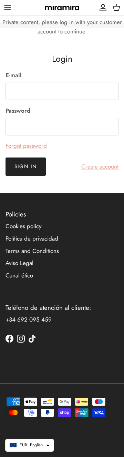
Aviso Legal (19, 263)
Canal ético (19, 275)
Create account (99, 166)
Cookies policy (23, 226)
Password (18, 111)
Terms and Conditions (32, 251)
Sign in (25, 166)
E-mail (13, 75)
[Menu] (7, 7)
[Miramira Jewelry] (62, 7)
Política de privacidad (32, 238)
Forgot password (26, 146)
